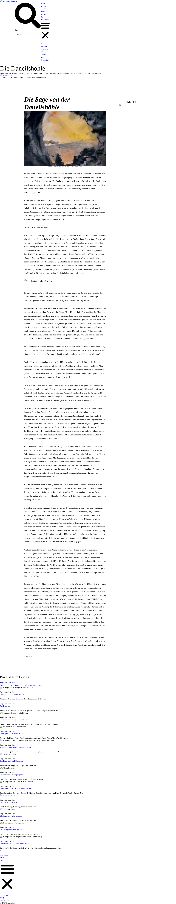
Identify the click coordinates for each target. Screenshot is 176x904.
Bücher (43, 12)
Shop (43, 17)
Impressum (4, 855)
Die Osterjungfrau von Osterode (12, 694)
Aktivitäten (45, 20)
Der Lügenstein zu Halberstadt (11, 761)
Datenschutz (4, 860)
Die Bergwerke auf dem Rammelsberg (14, 843)
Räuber (22, 685)
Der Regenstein (5, 706)
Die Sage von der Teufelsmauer (11, 733)
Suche (17, 1)
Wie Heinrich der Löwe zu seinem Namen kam (17, 747)
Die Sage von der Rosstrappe (11, 816)
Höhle (16, 685)
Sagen (43, 3)
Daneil (2, 685)
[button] (45, 30)
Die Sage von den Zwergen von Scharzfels (16, 788)
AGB (2, 857)
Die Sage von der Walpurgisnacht (12, 775)
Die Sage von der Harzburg (10, 802)
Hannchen (10, 685)
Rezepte (44, 6)
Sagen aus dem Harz (7, 682)
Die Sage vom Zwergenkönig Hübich (14, 720)
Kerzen (43, 14)
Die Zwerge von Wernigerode (11, 830)
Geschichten (45, 9)
